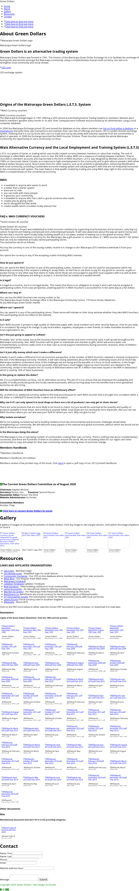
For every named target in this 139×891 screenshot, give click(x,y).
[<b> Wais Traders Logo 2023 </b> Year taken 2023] (32, 547)
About (7, 8)
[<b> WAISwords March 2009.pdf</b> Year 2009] (97, 648)
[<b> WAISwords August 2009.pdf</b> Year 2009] (75, 664)
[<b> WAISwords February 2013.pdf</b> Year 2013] (11, 746)
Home (7, 6)
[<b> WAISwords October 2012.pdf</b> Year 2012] (97, 730)
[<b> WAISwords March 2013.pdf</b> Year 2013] (32, 746)
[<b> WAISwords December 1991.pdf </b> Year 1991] (54, 648)
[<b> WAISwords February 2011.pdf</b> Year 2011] (75, 697)
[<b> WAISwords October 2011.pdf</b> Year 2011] (54, 714)
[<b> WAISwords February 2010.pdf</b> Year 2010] (54, 681)
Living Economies (13, 588)
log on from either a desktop (118, 128)
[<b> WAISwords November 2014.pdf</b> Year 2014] (119, 779)
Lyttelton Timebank (14, 583)
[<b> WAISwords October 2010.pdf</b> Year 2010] (32, 697)
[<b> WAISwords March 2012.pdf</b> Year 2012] (11, 730)
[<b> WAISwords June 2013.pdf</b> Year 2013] (97, 746)
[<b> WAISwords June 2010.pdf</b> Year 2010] (119, 681)
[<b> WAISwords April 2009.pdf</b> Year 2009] (119, 648)
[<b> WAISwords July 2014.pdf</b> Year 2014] (75, 779)
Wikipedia (9, 601)
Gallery (7, 11)
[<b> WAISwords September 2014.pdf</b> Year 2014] (97, 779)
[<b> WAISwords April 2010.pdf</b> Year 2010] (97, 681)
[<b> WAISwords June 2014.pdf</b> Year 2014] (54, 779)
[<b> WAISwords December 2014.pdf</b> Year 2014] (11, 796)
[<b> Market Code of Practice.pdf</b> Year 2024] (11, 832)
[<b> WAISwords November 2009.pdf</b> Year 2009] (11, 681)
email (3, 862)
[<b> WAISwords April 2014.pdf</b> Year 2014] (11, 779)
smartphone (6, 130)
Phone (3, 859)
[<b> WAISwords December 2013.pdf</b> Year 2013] (75, 763)
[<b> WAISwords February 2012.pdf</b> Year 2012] (119, 714)
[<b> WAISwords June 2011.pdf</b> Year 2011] (119, 697)
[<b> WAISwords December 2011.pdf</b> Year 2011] (97, 714)
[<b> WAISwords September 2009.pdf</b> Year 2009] (97, 664)
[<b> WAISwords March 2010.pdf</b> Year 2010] (75, 681)
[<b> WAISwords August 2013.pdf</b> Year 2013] (119, 746)
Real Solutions (11, 586)
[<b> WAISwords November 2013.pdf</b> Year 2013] (54, 763)
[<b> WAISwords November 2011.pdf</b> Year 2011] (75, 714)
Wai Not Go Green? (14, 591)
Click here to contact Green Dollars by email (27, 510)
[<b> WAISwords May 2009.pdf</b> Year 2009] (11, 664)
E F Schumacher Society (16, 596)
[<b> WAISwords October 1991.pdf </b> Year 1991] (11, 648)
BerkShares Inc (11, 594)
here (60, 463)
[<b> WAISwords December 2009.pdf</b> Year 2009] (32, 681)
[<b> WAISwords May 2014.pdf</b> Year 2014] (32, 779)
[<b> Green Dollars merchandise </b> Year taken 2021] (54, 547)
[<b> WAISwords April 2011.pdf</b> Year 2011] (97, 697)
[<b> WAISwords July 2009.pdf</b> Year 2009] (54, 664)
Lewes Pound (11, 599)
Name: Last (6, 856)
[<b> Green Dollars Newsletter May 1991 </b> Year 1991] (32, 632)
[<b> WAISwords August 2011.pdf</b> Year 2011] (11, 714)
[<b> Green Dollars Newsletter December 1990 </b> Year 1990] (11, 632)
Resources (9, 13)
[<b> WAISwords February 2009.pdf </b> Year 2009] (75, 648)
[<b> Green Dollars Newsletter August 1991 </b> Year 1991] (97, 632)
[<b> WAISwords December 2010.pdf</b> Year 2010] (54, 697)
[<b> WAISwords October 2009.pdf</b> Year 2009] (119, 664)
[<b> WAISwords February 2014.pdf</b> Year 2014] (97, 763)
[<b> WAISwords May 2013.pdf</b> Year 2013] (75, 746)
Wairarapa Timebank (15, 581)
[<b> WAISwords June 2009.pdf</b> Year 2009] (32, 664)
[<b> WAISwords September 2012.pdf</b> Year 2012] (75, 730)
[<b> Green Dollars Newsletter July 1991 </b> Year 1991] (75, 632)
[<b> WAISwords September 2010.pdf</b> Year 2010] (11, 697)
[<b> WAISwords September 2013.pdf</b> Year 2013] (11, 763)
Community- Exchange (15, 576)
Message (4, 879)
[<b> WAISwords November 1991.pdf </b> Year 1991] (32, 648)
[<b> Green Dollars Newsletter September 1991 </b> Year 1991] (119, 632)
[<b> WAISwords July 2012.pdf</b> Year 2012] (54, 730)
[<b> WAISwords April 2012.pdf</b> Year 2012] (32, 730)
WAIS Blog (9, 578)
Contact (8, 16)
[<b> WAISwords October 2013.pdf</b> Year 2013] (32, 763)
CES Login (9, 570)
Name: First (6, 853)
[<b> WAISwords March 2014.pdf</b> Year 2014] (119, 763)
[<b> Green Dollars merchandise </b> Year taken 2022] (119, 547)
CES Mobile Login (13, 573)
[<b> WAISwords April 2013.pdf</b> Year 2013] (54, 746)
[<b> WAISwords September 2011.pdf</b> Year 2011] (32, 714)
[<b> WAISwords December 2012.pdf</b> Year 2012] (119, 730)
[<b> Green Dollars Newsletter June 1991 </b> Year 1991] (54, 632)
